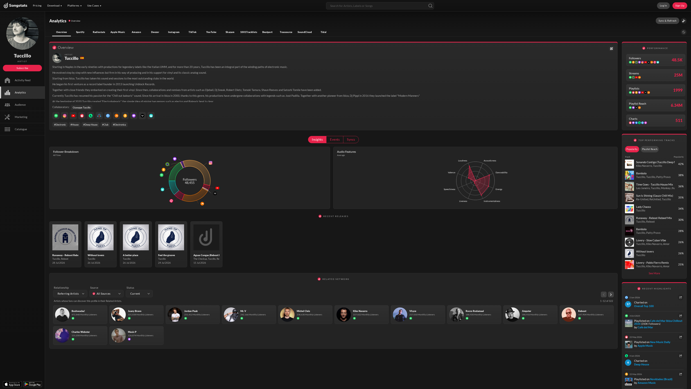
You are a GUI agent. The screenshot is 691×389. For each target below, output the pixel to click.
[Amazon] (125, 115)
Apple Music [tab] (117, 32)
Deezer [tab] (155, 32)
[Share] (681, 297)
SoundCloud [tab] (305, 32)
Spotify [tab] (80, 32)
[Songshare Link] (684, 21)
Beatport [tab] (267, 32)
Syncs (351, 139)
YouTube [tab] (211, 32)
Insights (317, 139)
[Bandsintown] (151, 115)
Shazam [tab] (230, 32)
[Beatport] (90, 115)
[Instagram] (64, 115)
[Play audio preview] (629, 164)
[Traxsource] (107, 115)
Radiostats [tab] (99, 32)
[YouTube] (73, 115)
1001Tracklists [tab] (248, 32)
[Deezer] (133, 115)
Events (335, 139)
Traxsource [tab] (286, 32)
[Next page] (611, 294)
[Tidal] (142, 115)
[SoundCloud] (116, 115)
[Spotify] (56, 115)
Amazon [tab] (136, 32)
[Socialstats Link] (612, 49)
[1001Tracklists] (99, 115)
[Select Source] (684, 32)
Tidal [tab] (324, 32)
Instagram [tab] (173, 32)
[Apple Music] (81, 115)
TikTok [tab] (192, 32)
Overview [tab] (61, 32)
